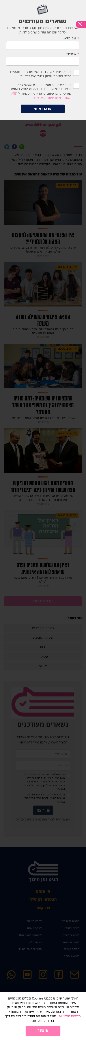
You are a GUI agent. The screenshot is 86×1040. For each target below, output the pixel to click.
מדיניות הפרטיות (70, 1016)
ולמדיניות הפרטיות (47, 98)
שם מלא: (70, 38)
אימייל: (71, 54)
